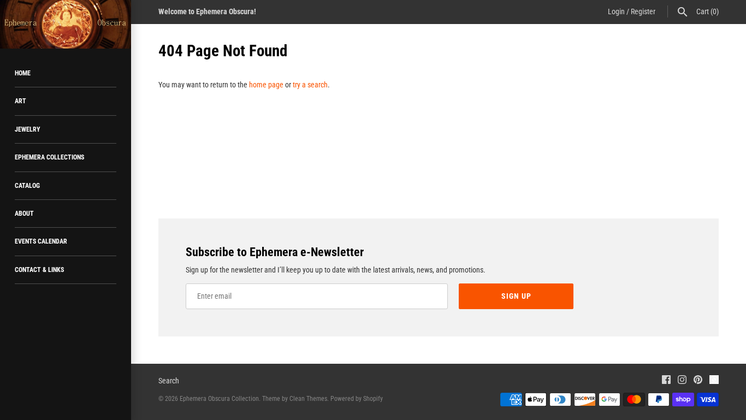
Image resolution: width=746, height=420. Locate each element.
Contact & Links (39, 270)
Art (20, 101)
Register (643, 11)
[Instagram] (682, 381)
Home (23, 73)
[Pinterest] (698, 381)
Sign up (516, 296)
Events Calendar (41, 241)
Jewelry (27, 129)
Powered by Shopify (356, 399)
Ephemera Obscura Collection (219, 399)
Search (168, 380)
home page (266, 84)
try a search (310, 84)
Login (616, 11)
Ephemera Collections (49, 157)
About (24, 213)
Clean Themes (308, 399)
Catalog (27, 186)
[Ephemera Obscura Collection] (65, 24)
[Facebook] (666, 381)
